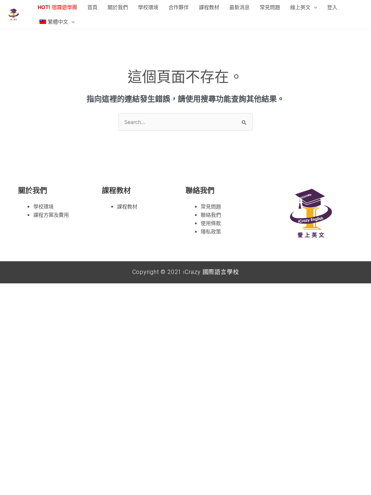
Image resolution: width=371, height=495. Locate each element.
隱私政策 (211, 231)
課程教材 (127, 206)
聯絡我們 (211, 215)
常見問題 (211, 206)
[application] (313, 7)
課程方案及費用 (51, 215)
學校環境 (43, 206)
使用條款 (211, 223)
